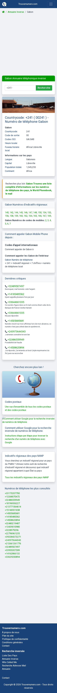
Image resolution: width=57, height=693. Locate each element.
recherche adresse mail (14, 665)
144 (16, 212)
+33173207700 (12, 493)
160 (21, 216)
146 (26, 212)
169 (49, 216)
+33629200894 (12, 557)
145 (21, 212)
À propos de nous (10, 632)
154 (44, 212)
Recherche (44, 87)
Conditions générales (12, 642)
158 (11, 216)
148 (35, 212)
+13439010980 (12, 526)
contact (5, 678)
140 (7, 212)
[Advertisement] (28, 44)
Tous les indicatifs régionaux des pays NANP (27, 477)
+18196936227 (12, 503)
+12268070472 (12, 496)
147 (30, 212)
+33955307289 (12, 550)
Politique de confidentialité (15, 639)
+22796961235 (12, 533)
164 (30, 216)
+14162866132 (12, 553)
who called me (9, 662)
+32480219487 (12, 523)
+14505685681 (16, 320)
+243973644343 (17, 331)
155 (49, 212)
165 (35, 216)
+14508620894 (16, 347)
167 (44, 216)
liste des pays (9, 655)
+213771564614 (13, 506)
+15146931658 (12, 510)
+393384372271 (13, 537)
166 (40, 216)
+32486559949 (16, 339)
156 (7, 216)
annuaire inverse (10, 659)
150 (40, 212)
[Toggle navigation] (51, 4)
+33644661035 (16, 302)
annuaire (6, 669)
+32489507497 (16, 286)
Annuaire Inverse (16, 12)
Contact (5, 645)
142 (11, 212)
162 (26, 216)
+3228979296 (12, 530)
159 (16, 216)
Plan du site (8, 635)
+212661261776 (13, 543)
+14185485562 (16, 294)
